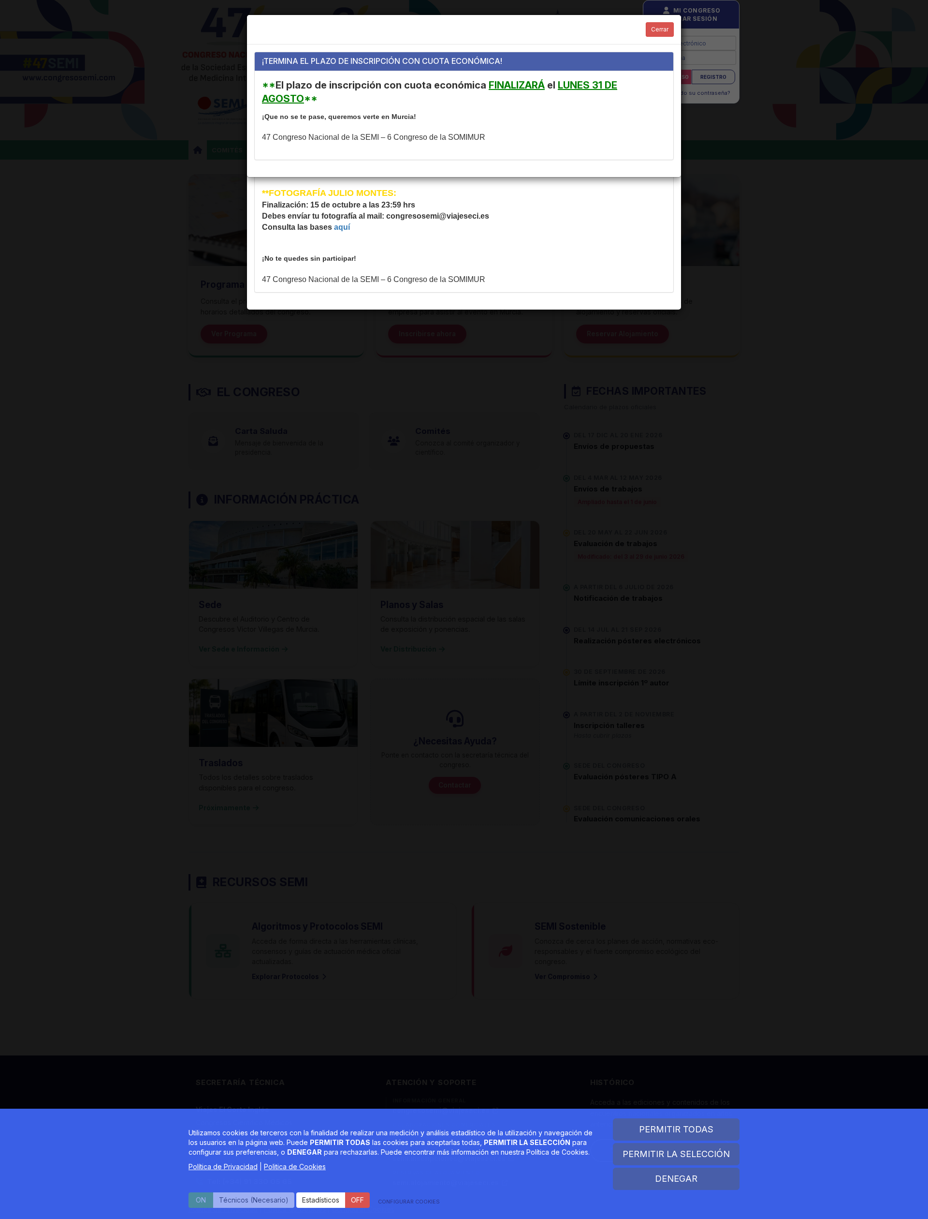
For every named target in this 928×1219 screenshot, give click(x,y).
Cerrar (659, 29)
